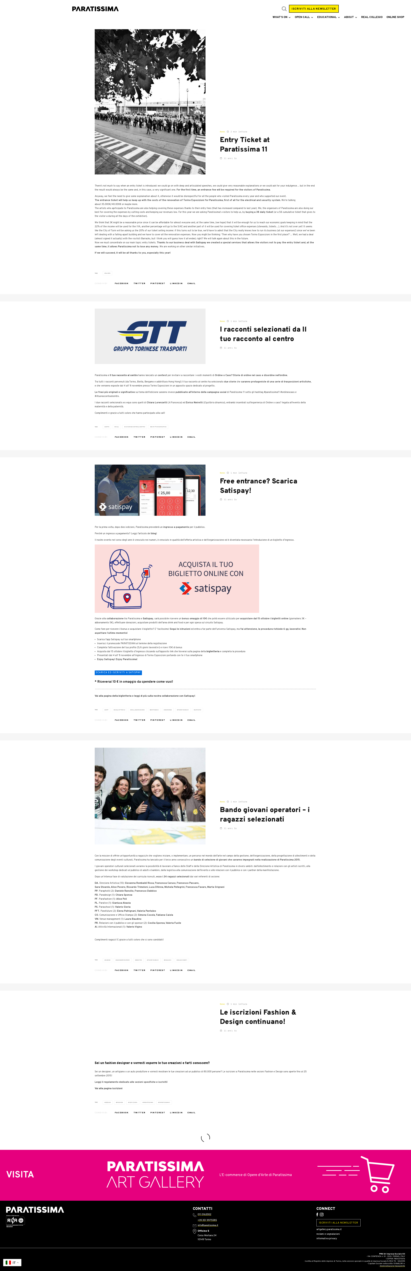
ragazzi (168, 960)
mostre (139, 960)
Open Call (302, 17)
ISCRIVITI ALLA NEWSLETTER (314, 9)
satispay (198, 710)
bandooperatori (123, 960)
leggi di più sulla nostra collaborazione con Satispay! (164, 696)
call (117, 427)
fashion (120, 1102)
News (222, 132)
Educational (327, 17)
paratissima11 (183, 710)
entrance (154, 710)
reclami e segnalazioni (328, 1234)
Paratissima (148, 1102)
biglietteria (212, 651)
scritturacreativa (158, 427)
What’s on (280, 17)
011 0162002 (204, 1214)
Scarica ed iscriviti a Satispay (118, 672)
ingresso (168, 710)
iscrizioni (133, 1102)
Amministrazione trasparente (392, 1266)
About (349, 17)
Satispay (201, 242)
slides (107, 273)
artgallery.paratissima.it (329, 1229)
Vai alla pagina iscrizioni (108, 1088)
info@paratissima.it (208, 1225)
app (107, 710)
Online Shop (395, 17)
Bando (107, 960)
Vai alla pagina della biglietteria (113, 696)
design (108, 1102)
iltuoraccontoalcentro (135, 427)
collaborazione (137, 710)
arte (107, 427)
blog (153, 533)
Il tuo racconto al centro (124, 375)
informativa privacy (326, 1238)
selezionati (182, 960)
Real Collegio (372, 17)
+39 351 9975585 (207, 1220)
